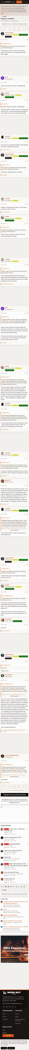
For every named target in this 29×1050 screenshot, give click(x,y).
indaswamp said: (6, 43)
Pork (10, 832)
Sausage (12, 839)
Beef (11, 845)
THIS (22, 689)
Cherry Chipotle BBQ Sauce (11, 872)
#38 (27, 661)
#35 (27, 564)
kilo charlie (6, 845)
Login (4, 1030)
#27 (27, 223)
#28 (27, 264)
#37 (27, 624)
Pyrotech (6, 832)
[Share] (25, 40)
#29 (27, 313)
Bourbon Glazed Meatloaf (10, 915)
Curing (4, 924)
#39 (27, 680)
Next (19, 29)
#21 (27, 39)
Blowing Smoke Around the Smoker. (12, 906)
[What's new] (24, 2)
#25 (27, 161)
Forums (4, 1016)
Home (4, 1013)
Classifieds (18, 1023)
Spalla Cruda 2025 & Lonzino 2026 (12, 921)
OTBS (4, 909)
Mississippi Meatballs (14, 844)
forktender (6, 839)
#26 (27, 204)
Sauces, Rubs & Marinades (16, 874)
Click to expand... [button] (14, 530)
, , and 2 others (14, 731)
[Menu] (2, 2)
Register (5, 1032)
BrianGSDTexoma (8, 858)
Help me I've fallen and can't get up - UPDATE (15, 926)
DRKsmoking (7, 867)
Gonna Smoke (5, 21)
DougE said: (5, 268)
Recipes (17, 1013)
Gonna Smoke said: (6, 595)
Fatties (12, 867)
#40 (27, 760)
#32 (27, 458)
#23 (27, 100)
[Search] (27, 2)
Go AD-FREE (8, 1035)
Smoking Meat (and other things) (20, 1020)
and (7, 283)
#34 (27, 514)
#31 (27, 409)
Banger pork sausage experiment (13, 850)
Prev (10, 29)
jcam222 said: (5, 164)
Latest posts (4, 899)
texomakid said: (5, 665)
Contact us (5, 1019)
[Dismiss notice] (26, 6)
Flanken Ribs (7, 857)
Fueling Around (7, 852)
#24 (27, 141)
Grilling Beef (16, 858)
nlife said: (4, 104)
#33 (27, 485)
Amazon (24, 496)
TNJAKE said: (5, 227)
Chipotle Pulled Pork (9, 879)
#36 (27, 591)
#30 (27, 373)
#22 (27, 82)
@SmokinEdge (12, 691)
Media (16, 1016)
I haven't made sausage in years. (13, 837)
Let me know (5, 11)
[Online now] (3, 95)
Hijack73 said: (5, 517)
